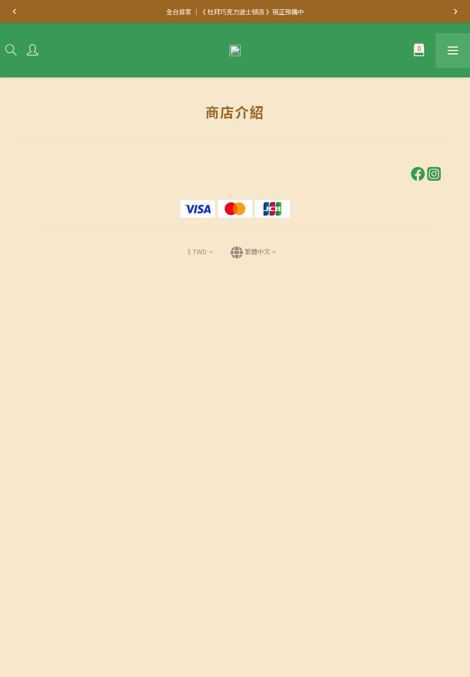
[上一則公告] (14, 11)
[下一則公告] (456, 11)
